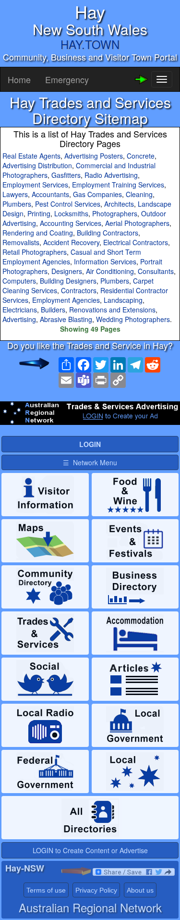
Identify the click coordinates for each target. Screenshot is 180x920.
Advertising (19, 319)
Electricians (19, 309)
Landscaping (123, 300)
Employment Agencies (66, 300)
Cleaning (139, 194)
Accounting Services (70, 223)
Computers (19, 281)
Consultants (156, 271)
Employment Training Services (118, 184)
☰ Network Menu (90, 462)
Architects (119, 204)
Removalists (20, 242)
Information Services (105, 261)
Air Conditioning (110, 271)
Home (19, 79)
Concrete (141, 156)
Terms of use (46, 890)
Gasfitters (66, 175)
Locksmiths (71, 213)
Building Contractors (107, 232)
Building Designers (68, 281)
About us (140, 890)
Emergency (67, 79)
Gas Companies (97, 194)
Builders (53, 309)
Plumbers (16, 204)
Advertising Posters (93, 156)
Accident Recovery (71, 242)
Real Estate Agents (31, 156)
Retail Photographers (34, 252)
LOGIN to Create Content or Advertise (90, 850)
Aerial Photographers (137, 223)
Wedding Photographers (133, 319)
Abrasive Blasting (66, 319)
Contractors (78, 290)
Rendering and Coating (37, 232)
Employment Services (35, 184)
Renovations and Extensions (112, 309)
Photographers (114, 213)
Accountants (50, 194)
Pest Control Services (67, 204)
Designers (66, 271)
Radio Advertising (111, 175)
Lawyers (15, 194)
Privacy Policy (96, 890)
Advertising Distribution (37, 165)
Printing (38, 213)
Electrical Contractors (135, 242)
